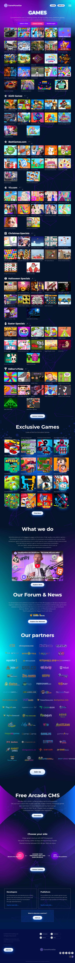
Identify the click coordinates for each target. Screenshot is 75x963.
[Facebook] (60, 953)
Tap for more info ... (13, 905)
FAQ (54, 937)
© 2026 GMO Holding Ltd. (11, 934)
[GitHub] (72, 953)
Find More (37, 513)
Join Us (37, 772)
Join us (37, 918)
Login (53, 5)
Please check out (46, 808)
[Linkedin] (66, 953)
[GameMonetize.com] (13, 6)
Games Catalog (37, 416)
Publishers (56, 933)
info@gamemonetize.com (11, 939)
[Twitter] (69, 953)
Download (37, 815)
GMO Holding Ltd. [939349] (44, 961)
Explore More (37, 584)
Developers (45, 933)
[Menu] (69, 5)
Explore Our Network (37, 621)
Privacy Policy (7, 944)
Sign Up (61, 5)
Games (44, 937)
